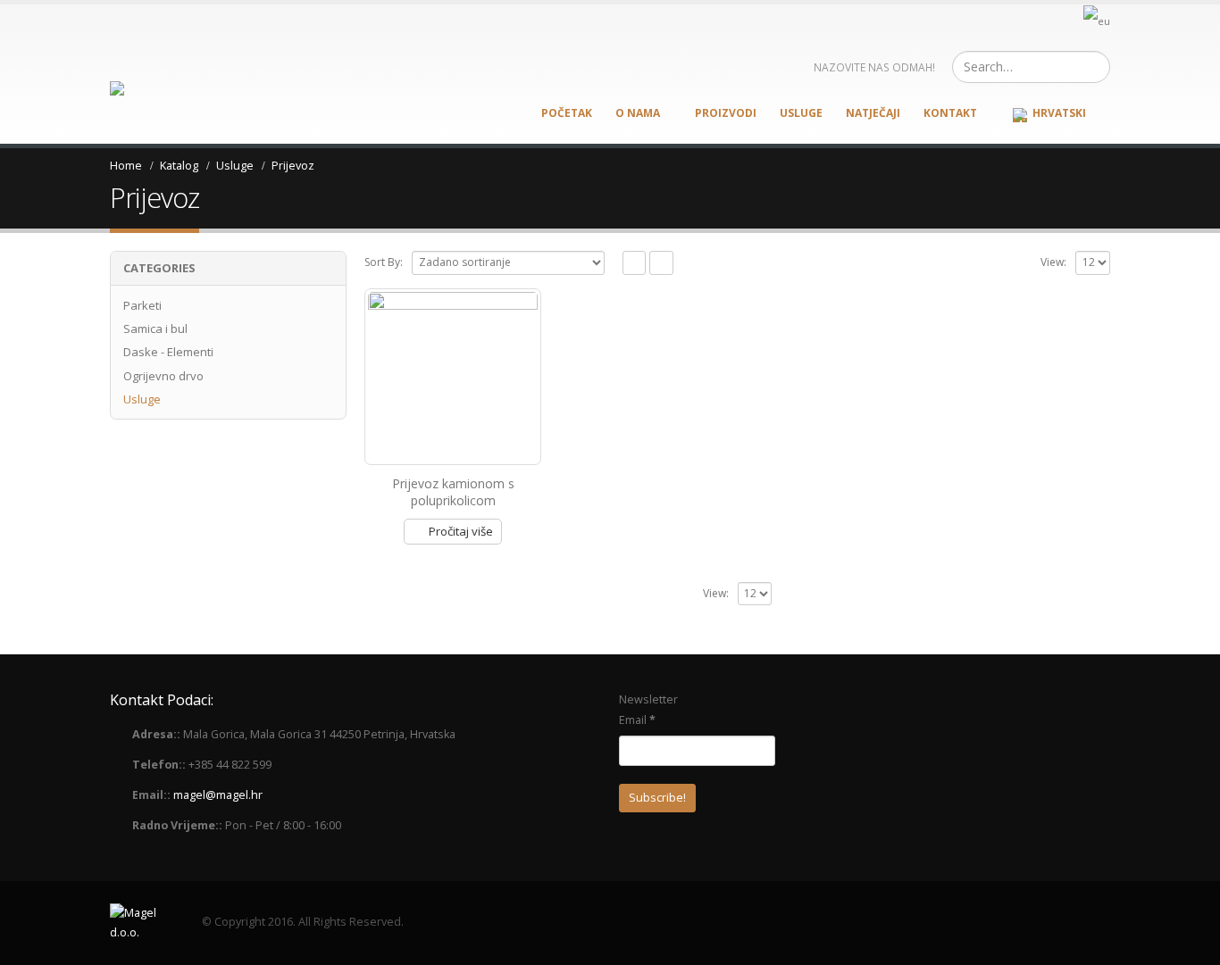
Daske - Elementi (168, 352)
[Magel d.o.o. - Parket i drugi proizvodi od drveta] (152, 90)
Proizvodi (725, 113)
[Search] (1094, 67)
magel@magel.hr (218, 795)
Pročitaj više (461, 531)
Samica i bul (155, 328)
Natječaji (873, 113)
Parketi (142, 305)
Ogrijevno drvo (163, 376)
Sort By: (383, 262)
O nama (637, 113)
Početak (566, 113)
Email (637, 720)
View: (1053, 262)
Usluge (801, 113)
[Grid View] (635, 263)
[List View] (661, 263)
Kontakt (950, 113)
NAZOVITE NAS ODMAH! (874, 67)
